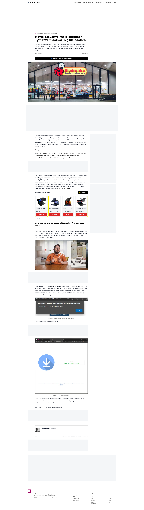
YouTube (110, 498)
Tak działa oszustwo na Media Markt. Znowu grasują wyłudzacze (55, 158)
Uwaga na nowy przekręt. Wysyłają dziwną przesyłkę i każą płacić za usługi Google (61, 153)
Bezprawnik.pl (76, 500)
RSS (109, 502)
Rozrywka (99, 2)
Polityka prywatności (93, 503)
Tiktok (110, 500)
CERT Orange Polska (63, 188)
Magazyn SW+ (76, 493)
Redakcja (93, 496)
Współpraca (93, 495)
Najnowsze (77, 2)
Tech (83, 2)
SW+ (115, 2)
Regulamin (93, 500)
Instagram (111, 496)
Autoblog (108, 2)
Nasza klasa (85, 436)
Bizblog (90, 2)
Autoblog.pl (75, 495)
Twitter (110, 495)
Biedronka (64, 436)
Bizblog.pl (75, 496)
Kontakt (92, 498)
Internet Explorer (72, 436)
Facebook (111, 493)
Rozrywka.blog (76, 498)
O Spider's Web (94, 493)
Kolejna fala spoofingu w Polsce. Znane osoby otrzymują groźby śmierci (57, 156)
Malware (79, 436)
